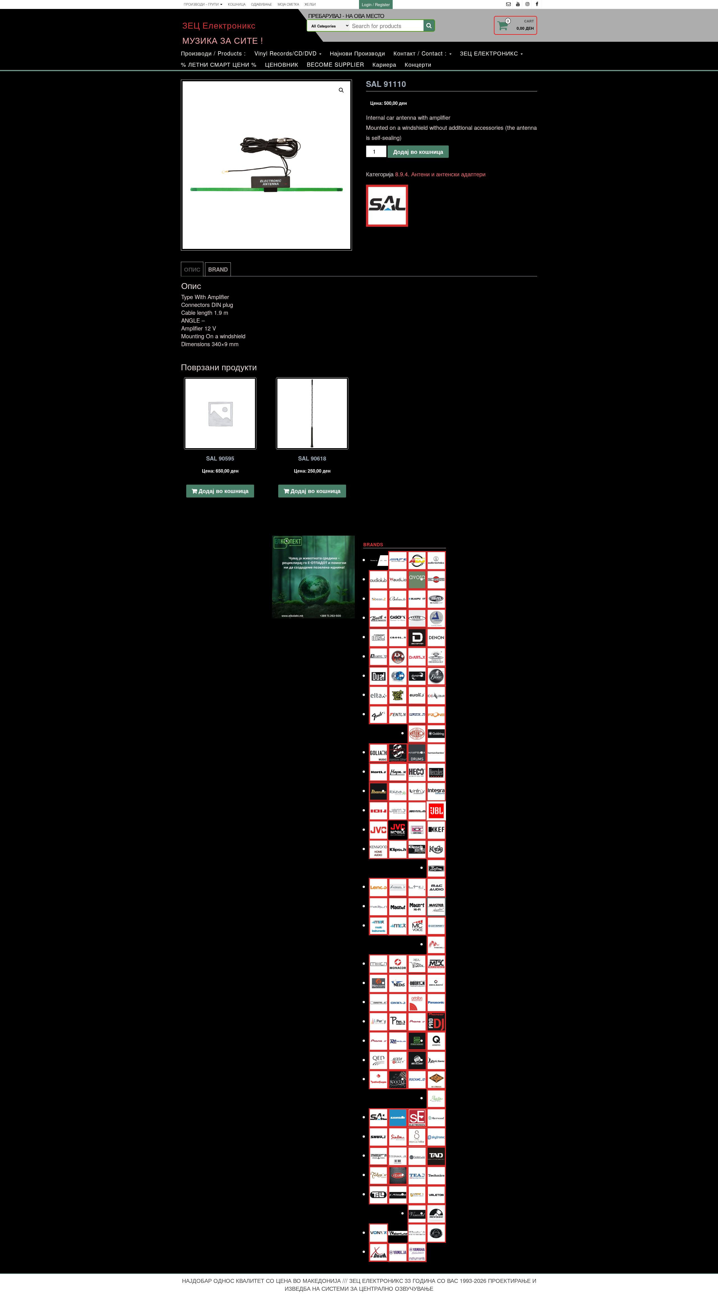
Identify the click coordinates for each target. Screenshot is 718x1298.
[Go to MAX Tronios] (398, 925)
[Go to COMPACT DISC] (378, 637)
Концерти (418, 64)
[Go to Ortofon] (417, 1002)
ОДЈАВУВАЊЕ (261, 4)
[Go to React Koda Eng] (398, 1060)
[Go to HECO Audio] (417, 771)
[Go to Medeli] (436, 944)
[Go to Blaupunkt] (417, 598)
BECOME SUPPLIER (335, 64)
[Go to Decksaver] (417, 637)
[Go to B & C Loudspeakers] (436, 579)
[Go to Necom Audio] (378, 982)
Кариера (384, 64)
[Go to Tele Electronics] (378, 1194)
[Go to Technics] (436, 1174)
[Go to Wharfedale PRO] (436, 1232)
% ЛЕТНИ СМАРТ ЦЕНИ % (219, 64)
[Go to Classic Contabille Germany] (417, 617)
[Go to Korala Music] (436, 848)
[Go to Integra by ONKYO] (436, 790)
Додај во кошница (418, 151)
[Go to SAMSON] (398, 1117)
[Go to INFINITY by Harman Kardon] (417, 790)
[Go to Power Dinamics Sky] (398, 1040)
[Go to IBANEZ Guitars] (378, 790)
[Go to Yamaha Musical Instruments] (417, 1252)
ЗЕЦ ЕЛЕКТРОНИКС (490, 53)
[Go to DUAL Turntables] (378, 675)
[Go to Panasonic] (436, 1002)
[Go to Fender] (378, 714)
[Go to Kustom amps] (436, 867)
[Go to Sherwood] (436, 1117)
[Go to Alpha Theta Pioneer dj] (378, 560)
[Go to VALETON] (436, 1194)
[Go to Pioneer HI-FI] (378, 1040)
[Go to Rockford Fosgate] (378, 1079)
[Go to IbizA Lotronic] (398, 790)
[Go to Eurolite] (417, 694)
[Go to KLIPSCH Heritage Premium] (417, 848)
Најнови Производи (357, 53)
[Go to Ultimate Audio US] (398, 1194)
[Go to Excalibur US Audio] (436, 694)
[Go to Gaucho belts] (417, 733)
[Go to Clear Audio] (436, 617)
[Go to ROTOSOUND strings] (436, 1079)
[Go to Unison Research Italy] (417, 1194)
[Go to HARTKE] (378, 771)
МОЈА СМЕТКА (288, 4)
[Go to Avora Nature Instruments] (417, 579)
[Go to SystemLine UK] (417, 1155)
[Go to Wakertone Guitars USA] (398, 1232)
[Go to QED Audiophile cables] (378, 1060)
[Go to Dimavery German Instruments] (378, 656)
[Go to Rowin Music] (436, 1098)
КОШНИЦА (236, 4)
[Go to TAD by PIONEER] (436, 1155)
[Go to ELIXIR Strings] (436, 675)
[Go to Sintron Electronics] (398, 1136)
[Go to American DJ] (417, 560)
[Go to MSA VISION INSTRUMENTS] (417, 963)
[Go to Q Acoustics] (436, 1040)
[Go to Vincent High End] (417, 1213)
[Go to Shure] (378, 1136)
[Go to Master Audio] (436, 906)
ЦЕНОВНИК (281, 64)
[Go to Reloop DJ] (417, 1060)
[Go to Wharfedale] (417, 1232)
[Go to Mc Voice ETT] (417, 925)
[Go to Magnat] (398, 906)
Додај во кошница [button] (223, 491)
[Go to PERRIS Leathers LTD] (398, 1021)
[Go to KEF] (436, 829)
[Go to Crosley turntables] (398, 637)
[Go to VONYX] (378, 1232)
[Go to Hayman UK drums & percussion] (398, 771)
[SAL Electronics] (387, 206)
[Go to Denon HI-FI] (436, 637)
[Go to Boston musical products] (378, 617)
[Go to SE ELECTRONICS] (417, 1117)
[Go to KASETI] (417, 829)
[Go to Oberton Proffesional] (417, 982)
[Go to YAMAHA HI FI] (398, 1252)
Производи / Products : (213, 53)
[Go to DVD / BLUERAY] (398, 675)
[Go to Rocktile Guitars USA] (398, 1079)
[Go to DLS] (398, 656)
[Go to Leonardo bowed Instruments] (398, 886)
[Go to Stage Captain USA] (378, 1155)
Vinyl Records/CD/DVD (286, 53)
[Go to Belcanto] (398, 598)
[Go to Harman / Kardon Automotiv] (436, 752)
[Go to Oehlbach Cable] (436, 982)
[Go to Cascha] (398, 617)
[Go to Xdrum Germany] (378, 1251)
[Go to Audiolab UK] (378, 579)
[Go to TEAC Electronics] (417, 1174)
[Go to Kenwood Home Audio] (378, 848)
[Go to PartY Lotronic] (378, 1021)
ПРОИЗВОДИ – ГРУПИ (202, 4)
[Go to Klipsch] (398, 848)
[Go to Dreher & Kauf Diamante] (436, 656)
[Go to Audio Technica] (436, 560)
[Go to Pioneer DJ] (436, 1021)
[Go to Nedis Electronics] (398, 982)
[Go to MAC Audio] (436, 886)
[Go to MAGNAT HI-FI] (417, 906)
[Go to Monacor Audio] (398, 963)
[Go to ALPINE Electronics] (398, 560)
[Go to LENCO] (378, 886)
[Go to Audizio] (398, 579)
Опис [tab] (192, 269)
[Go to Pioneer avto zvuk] (417, 1021)
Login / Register (376, 4)
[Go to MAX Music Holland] (378, 925)
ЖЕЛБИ (310, 4)
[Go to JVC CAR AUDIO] (398, 829)
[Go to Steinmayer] (398, 1155)
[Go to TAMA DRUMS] (398, 1174)
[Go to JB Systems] (417, 810)
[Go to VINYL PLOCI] (436, 1213)
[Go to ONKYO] (398, 1002)
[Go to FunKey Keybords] (417, 714)
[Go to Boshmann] (436, 598)
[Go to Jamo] (398, 810)
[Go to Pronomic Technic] (417, 1040)
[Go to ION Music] (378, 810)
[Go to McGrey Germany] (436, 925)
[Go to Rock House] (436, 1060)
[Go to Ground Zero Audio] (398, 752)
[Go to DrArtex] (417, 656)
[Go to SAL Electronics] (378, 1117)
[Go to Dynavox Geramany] (417, 675)
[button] (341, 90)
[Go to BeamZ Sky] (378, 598)
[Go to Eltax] (378, 694)
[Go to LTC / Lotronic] (417, 886)
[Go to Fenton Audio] (398, 714)
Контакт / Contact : (421, 53)
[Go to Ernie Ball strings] (398, 694)
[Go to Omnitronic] (378, 1002)
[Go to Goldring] (436, 733)
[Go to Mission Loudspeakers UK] (378, 963)
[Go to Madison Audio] (378, 906)
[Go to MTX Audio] (436, 963)
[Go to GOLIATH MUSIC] (378, 752)
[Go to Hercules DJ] (436, 771)
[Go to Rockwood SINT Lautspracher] (417, 1079)
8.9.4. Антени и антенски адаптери (440, 174)
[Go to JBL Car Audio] (436, 810)
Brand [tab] (218, 269)
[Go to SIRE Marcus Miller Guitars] (417, 1136)
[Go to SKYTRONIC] (436, 1136)
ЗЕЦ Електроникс (219, 25)
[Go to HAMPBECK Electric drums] (417, 752)
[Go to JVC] (378, 829)
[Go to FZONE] (436, 714)
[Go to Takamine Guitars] (378, 1174)
